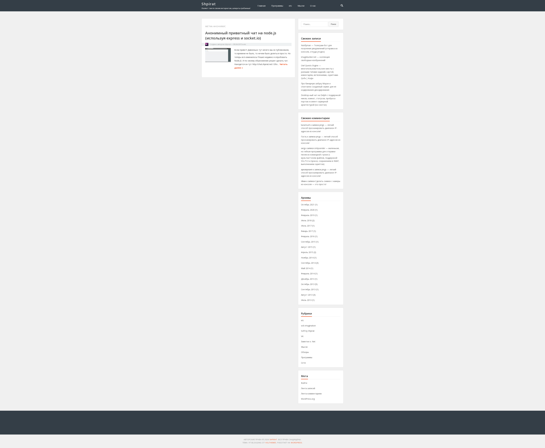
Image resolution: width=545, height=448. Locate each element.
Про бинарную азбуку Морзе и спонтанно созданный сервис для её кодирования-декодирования (318, 86)
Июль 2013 (306, 300)
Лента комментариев (311, 393)
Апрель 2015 (307, 252)
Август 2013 (307, 294)
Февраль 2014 (308, 273)
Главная (261, 5)
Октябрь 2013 (308, 284)
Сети (303, 362)
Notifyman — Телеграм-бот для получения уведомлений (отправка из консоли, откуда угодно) (319, 48)
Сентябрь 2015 (308, 241)
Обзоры (305, 352)
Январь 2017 (307, 231)
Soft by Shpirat (308, 331)
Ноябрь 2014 (307, 257)
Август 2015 (307, 247)
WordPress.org (308, 398)
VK (302, 336)
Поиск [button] (333, 24)
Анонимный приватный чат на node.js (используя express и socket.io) (240, 35)
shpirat (228, 44)
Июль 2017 (306, 225)
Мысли (301, 5)
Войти (304, 383)
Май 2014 (305, 268)
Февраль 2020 (308, 209)
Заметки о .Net (308, 341)
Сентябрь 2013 (308, 289)
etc (290, 5)
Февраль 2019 (308, 215)
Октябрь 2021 (308, 204)
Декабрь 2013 (307, 279)
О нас (313, 5)
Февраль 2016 (308, 236)
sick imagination (308, 325)
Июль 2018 (306, 220)
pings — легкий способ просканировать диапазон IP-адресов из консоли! (319, 128)
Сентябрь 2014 (308, 263)
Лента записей (308, 388)
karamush (305, 125)
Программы (277, 5)
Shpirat (209, 3)
